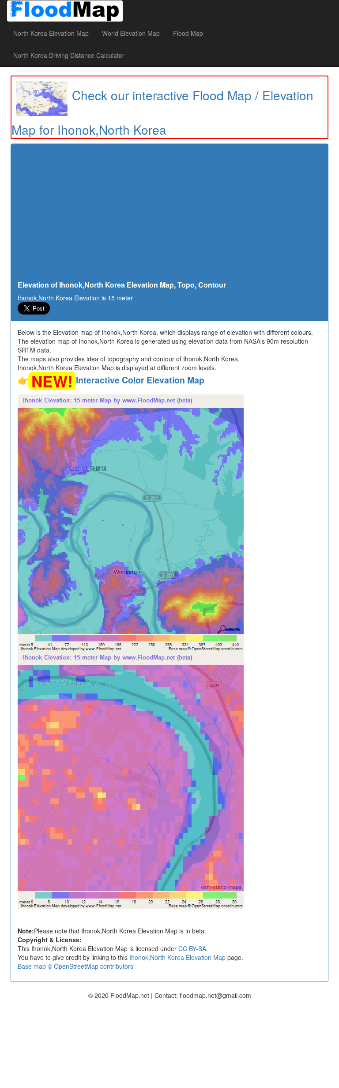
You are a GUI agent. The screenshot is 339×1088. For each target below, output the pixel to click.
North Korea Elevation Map (51, 33)
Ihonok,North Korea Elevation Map (177, 957)
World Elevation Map (131, 33)
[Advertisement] (169, 215)
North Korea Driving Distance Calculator (68, 55)
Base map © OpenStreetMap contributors (75, 966)
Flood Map (188, 33)
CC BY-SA (192, 948)
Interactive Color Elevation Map (140, 380)
